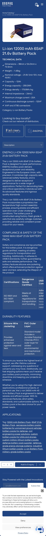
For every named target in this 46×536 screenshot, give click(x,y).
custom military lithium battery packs (20, 439)
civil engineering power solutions (17, 432)
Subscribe (35, 485)
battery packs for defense (15, 430)
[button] (42, 491)
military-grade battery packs (16, 451)
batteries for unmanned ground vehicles (21, 428)
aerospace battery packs (28, 425)
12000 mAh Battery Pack (19, 422)
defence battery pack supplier (17, 442)
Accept (23, 513)
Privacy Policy (23, 533)
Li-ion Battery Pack (33, 448)
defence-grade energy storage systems (22, 444)
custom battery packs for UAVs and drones (20, 435)
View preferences (23, 527)
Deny (23, 520)
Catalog (11, 13)
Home (4, 13)
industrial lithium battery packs (22, 447)
